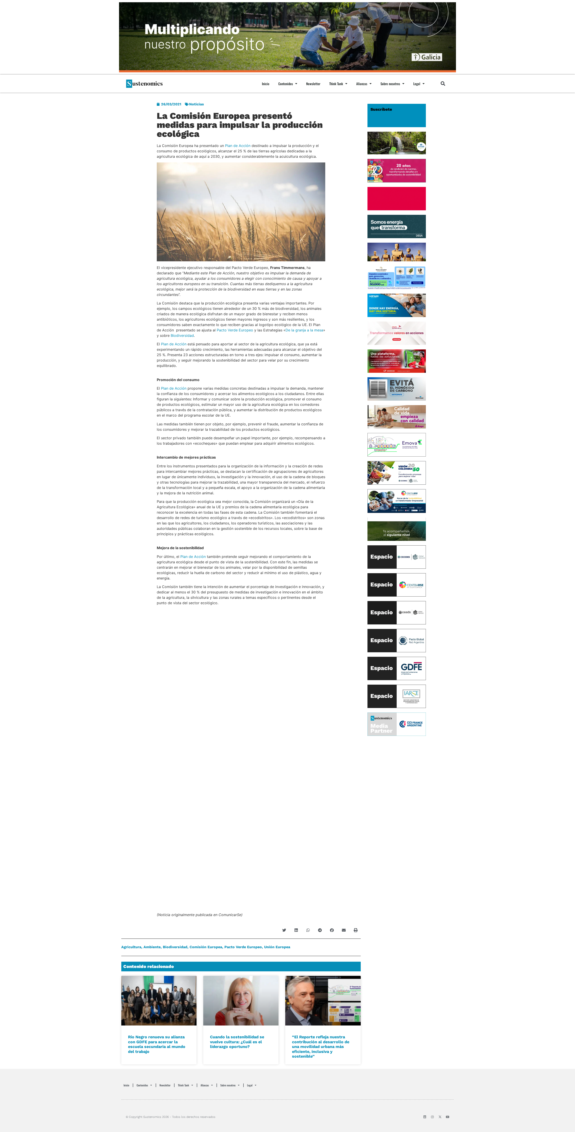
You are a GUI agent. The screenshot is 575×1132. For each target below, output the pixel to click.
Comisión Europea (206, 947)
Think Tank (336, 83)
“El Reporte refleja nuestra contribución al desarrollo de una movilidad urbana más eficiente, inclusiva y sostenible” (320, 1046)
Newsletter (313, 83)
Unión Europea (277, 947)
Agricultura (131, 947)
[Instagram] (432, 1117)
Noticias (196, 104)
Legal (416, 83)
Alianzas (361, 83)
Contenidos (285, 83)
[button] (442, 83)
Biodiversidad (182, 335)
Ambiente (152, 947)
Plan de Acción (237, 145)
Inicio (265, 83)
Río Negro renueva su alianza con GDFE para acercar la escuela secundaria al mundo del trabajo (156, 1044)
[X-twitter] (440, 1117)
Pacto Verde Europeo (235, 330)
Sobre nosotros (390, 83)
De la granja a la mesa (304, 330)
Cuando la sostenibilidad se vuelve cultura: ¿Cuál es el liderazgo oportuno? (237, 1041)
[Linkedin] (424, 1117)
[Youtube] (447, 1117)
